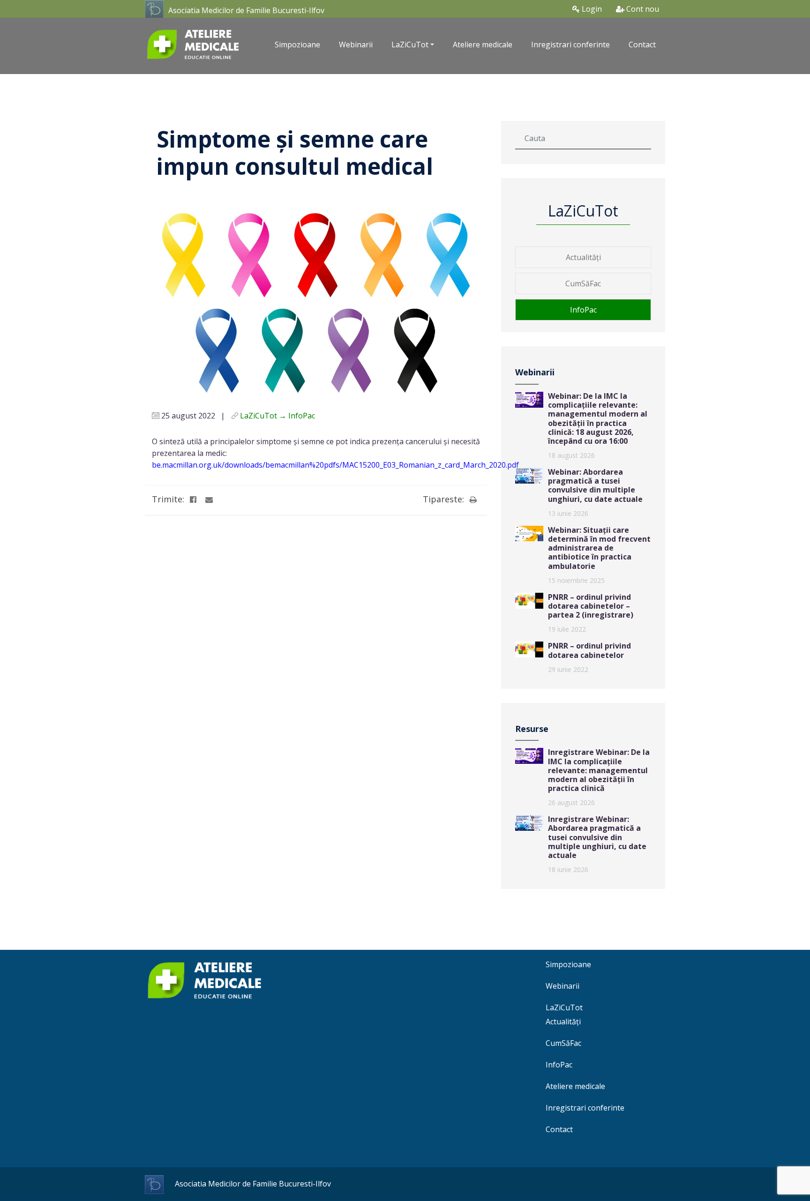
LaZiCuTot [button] (409, 44)
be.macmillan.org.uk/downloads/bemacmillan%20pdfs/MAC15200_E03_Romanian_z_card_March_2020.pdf (335, 465)
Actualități (583, 257)
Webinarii (356, 44)
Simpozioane (297, 44)
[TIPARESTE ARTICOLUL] (473, 499)
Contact (642, 44)
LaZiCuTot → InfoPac (277, 415)
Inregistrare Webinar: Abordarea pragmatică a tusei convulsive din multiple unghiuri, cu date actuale (597, 837)
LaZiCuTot (564, 1007)
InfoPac (583, 310)
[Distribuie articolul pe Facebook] (193, 499)
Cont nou (641, 9)
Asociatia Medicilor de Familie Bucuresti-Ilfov (246, 10)
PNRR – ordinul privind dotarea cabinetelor (589, 650)
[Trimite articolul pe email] (209, 499)
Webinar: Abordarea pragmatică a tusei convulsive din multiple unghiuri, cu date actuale (595, 485)
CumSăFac (583, 283)
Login (591, 9)
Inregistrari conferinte (570, 44)
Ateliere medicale (482, 44)
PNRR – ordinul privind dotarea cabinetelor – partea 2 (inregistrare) (590, 606)
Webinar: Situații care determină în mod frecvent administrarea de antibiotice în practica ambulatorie (599, 548)
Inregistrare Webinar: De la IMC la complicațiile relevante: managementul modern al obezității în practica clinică (599, 770)
